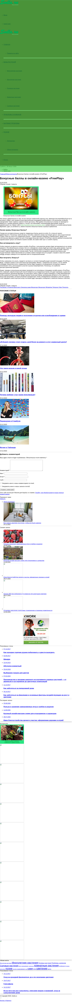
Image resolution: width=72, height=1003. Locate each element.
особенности (62, 966)
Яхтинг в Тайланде (8, 447)
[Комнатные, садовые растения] (9, 5)
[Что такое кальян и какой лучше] (14, 365)
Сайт (1, 480)
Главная (2, 174)
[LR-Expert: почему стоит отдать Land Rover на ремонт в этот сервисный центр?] (13, 338)
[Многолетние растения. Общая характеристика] (12, 782)
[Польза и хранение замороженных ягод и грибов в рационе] (13, 542)
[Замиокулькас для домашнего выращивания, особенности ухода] (12, 919)
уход (34, 969)
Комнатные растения (14, 97)
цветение (41, 968)
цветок (49, 969)
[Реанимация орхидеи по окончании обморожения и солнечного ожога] (12, 959)
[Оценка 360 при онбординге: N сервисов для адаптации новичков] (13, 592)
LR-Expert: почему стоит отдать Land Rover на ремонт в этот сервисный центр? (33, 342)
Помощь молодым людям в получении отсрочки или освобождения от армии (32, 315)
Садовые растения (13, 106)
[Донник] (12, 939)
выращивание (25, 966)
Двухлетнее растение (14, 79)
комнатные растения (46, 965)
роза (26, 969)
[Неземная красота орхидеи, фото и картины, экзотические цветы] (12, 880)
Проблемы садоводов (12, 114)
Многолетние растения (14, 71)
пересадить (2, 969)
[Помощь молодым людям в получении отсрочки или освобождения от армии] (17, 312)
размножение (21, 969)
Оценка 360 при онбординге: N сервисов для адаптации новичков (25, 594)
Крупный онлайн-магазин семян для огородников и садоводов (24, 560)
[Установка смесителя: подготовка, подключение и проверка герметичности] (13, 609)
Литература (11, 141)
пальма (67, 966)
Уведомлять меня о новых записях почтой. (16, 486)
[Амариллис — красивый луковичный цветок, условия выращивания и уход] (12, 821)
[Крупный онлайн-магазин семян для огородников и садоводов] (13, 559)
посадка (15, 969)
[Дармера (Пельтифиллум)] (12, 763)
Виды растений (10, 62)
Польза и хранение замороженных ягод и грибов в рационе (23, 544)
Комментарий (5, 470)
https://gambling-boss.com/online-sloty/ (33, 225)
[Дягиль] (12, 802)
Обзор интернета (12, 149)
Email (2, 476)
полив (9, 968)
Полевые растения (13, 88)
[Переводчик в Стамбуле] (14, 417)
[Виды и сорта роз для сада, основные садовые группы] (12, 900)
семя (30, 968)
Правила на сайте (13, 53)
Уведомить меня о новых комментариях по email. (18, 483)
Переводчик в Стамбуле (10, 421)
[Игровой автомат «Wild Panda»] (12, 861)
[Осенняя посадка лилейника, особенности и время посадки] (12, 743)
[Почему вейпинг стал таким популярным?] (17, 391)
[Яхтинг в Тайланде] (14, 444)
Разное (6, 132)
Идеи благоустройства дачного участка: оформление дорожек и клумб (26, 577)
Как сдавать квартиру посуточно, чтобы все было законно (22, 523)
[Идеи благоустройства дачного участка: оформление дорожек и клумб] (13, 575)
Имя (2, 473)
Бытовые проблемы (11, 123)
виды (20, 966)
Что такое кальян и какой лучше (13, 368)
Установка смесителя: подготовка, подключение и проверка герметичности (28, 610)
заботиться (31, 966)
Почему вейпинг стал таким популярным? (17, 395)
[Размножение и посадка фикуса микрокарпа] (12, 841)
